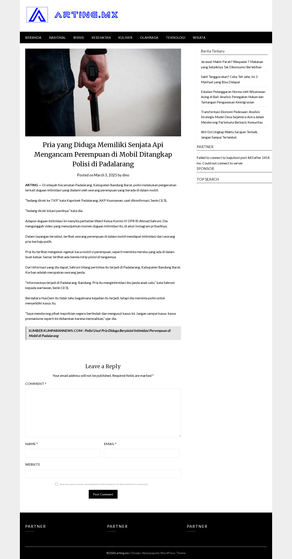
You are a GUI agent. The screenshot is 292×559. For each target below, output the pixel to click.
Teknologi (176, 37)
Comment (35, 384)
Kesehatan (101, 37)
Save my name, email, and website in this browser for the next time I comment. (103, 484)
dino (125, 175)
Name (31, 444)
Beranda (33, 37)
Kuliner (125, 37)
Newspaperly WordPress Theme (164, 553)
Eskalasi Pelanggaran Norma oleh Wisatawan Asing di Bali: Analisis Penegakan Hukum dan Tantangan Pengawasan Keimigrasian (233, 97)
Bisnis (78, 37)
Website (32, 464)
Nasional (57, 37)
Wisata (199, 37)
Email (110, 444)
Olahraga (149, 37)
